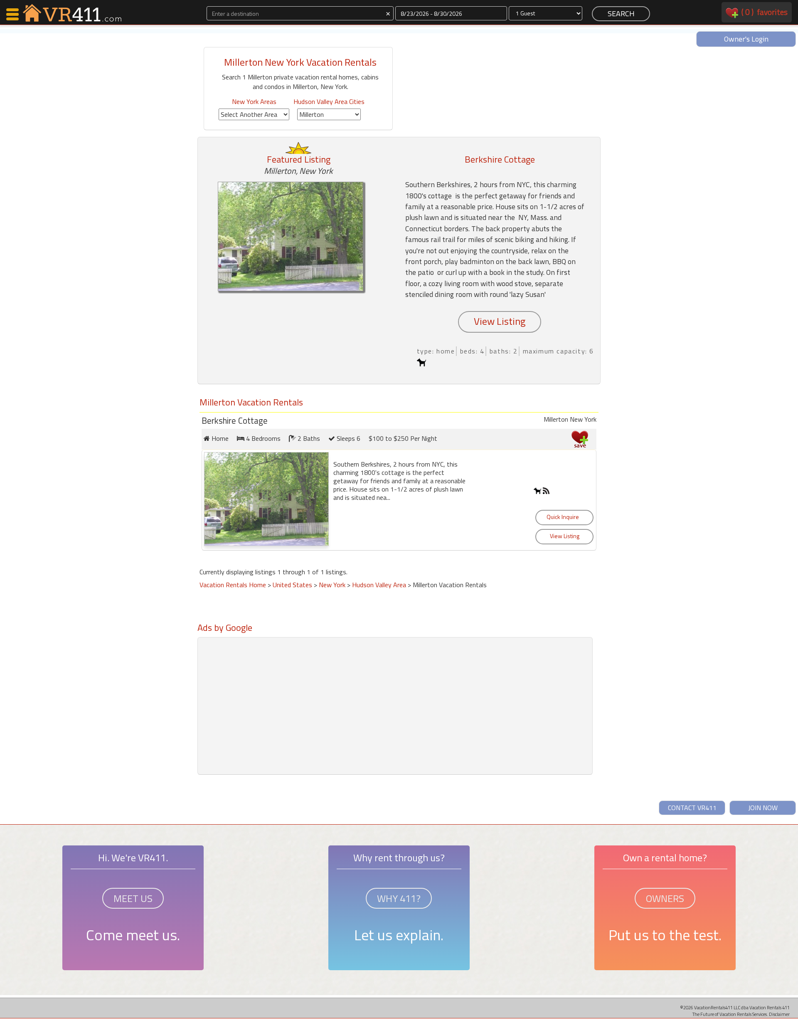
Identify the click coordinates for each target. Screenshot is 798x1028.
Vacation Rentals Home (233, 585)
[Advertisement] (299, 654)
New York (332, 585)
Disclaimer (779, 1014)
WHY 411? (399, 898)
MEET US (133, 898)
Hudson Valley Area (379, 585)
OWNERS (665, 898)
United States (292, 585)
